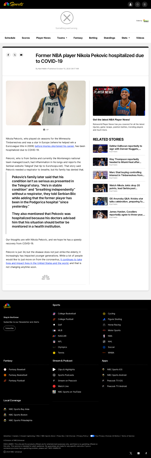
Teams (61, 37)
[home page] (14, 4)
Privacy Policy (82, 436)
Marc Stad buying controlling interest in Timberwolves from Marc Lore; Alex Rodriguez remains (125, 174)
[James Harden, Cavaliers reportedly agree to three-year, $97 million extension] (100, 214)
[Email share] (21, 55)
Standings (109, 37)
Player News (43, 37)
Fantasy (78, 37)
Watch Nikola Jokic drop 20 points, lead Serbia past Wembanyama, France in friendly (124, 187)
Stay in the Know (11, 317)
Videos (140, 37)
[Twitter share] (14, 55)
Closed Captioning (27, 436)
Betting (93, 37)
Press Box (61, 436)
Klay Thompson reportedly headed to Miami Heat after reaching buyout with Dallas (124, 161)
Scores (26, 37)
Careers (16, 436)
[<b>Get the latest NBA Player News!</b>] (119, 101)
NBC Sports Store (48, 436)
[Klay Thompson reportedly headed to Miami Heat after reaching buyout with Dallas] (100, 162)
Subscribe (9, 328)
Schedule (10, 37)
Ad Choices (70, 436)
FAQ (38, 436)
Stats (124, 37)
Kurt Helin (42, 69)
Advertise (7, 436)
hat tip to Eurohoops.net (48, 165)
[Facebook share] (8, 55)
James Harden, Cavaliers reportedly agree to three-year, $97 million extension (126, 213)
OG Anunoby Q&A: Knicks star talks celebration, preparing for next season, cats (126, 200)
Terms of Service (128, 436)
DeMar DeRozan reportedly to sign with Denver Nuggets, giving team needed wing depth (126, 147)
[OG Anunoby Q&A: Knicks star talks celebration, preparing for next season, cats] (100, 201)
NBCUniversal (19, 440)
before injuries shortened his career (54, 146)
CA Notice (116, 436)
